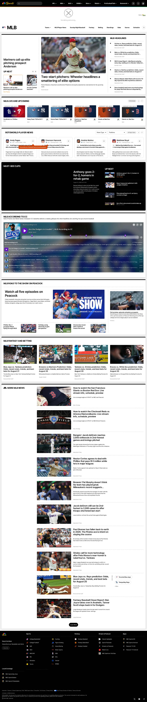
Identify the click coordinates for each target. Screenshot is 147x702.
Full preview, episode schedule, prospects (124, 312)
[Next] (36, 71)
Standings (110, 27)
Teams (47, 27)
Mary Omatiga (76, 405)
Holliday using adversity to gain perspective (44, 326)
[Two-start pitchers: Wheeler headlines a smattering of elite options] (73, 55)
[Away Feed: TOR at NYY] (38, 111)
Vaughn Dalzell (42, 377)
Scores (127, 27)
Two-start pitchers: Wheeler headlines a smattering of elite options (70, 79)
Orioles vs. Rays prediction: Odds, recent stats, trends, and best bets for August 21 (128, 44)
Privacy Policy (50, 690)
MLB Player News (60, 27)
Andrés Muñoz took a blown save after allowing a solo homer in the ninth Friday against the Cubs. (91, 147)
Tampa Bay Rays (124, 582)
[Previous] (33, 71)
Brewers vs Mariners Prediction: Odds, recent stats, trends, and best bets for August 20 (55, 369)
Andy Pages (15, 140)
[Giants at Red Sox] (109, 111)
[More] (133, 3)
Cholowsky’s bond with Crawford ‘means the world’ (79, 326)
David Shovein (44, 89)
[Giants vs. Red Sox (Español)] (85, 111)
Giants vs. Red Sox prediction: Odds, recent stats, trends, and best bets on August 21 (128, 70)
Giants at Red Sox (104, 119)
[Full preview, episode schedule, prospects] (127, 300)
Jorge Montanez (77, 617)
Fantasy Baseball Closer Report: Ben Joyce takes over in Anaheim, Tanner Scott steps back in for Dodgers (91, 602)
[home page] (8, 3)
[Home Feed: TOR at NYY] (61, 111)
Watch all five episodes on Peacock (24, 293)
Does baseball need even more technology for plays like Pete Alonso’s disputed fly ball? (128, 88)
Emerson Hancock (53, 140)
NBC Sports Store (29, 690)
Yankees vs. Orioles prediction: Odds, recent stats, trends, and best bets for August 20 (91, 369)
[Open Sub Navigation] (56, 3)
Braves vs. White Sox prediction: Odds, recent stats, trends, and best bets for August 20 (126, 369)
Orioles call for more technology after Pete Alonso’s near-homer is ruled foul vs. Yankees (89, 555)
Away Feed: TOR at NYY (35, 119)
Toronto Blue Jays (125, 577)
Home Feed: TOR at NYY (58, 119)
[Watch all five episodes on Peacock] (78, 304)
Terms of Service (77, 690)
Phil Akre (112, 320)
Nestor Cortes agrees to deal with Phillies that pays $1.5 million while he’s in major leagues (90, 461)
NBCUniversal (11, 693)
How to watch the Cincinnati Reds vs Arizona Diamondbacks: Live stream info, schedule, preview (91, 414)
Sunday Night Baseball (77, 27)
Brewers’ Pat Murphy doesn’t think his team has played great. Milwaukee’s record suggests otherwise (90, 484)
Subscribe (5, 648)
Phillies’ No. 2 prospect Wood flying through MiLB (10, 326)
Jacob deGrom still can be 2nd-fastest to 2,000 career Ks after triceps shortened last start (88, 508)
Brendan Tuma (118, 65)
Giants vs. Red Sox (128, 119)
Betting (100, 27)
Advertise (4, 690)
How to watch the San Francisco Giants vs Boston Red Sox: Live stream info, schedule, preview (89, 390)
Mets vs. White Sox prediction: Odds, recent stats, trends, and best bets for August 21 (127, 53)
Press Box (36, 690)
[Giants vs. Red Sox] (133, 111)
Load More (73, 625)
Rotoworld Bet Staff (119, 47)
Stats (119, 27)
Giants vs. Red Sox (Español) (80, 120)
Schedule (136, 27)
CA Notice (69, 690)
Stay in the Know (7, 641)
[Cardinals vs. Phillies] (14, 111)
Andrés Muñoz (87, 140)
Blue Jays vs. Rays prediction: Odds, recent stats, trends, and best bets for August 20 (91, 579)
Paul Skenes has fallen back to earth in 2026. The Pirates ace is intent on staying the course (91, 532)
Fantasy (91, 27)
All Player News (131, 132)
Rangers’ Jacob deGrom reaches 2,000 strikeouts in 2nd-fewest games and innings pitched (89, 437)
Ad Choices (43, 690)
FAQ (23, 690)
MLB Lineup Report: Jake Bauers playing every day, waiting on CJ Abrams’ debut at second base (128, 62)
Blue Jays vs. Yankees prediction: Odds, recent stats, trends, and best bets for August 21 (19, 369)
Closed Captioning (16, 690)
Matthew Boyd (123, 140)
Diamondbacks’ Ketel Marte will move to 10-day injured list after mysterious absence (129, 79)
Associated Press (118, 83)
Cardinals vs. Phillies (10, 119)
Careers (9, 690)
